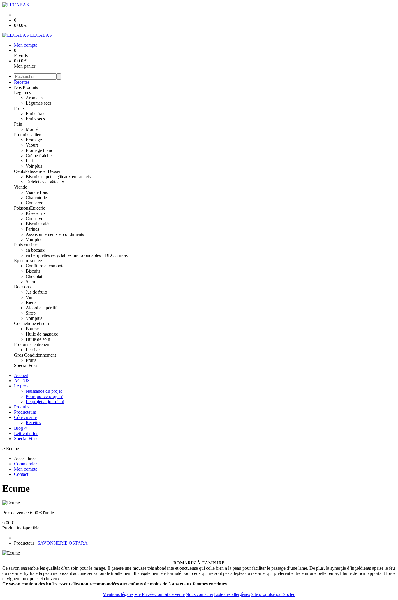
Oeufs (19, 171)
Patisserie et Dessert (43, 171)
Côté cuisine (25, 417)
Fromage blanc (39, 150)
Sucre (31, 281)
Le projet (22, 385)
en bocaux (35, 250)
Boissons (22, 286)
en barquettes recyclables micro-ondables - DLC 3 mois (77, 255)
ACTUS (22, 380)
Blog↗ (20, 428)
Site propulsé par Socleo (273, 594)
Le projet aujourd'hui (45, 401)
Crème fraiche (39, 155)
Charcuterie (36, 197)
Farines (32, 229)
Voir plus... (36, 166)
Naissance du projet (44, 391)
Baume (32, 328)
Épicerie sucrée (28, 260)
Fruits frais (35, 113)
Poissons (22, 208)
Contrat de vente (169, 594)
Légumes (22, 92)
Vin (29, 297)
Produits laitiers (28, 134)
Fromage (34, 139)
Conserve (34, 202)
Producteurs (25, 412)
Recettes (21, 82)
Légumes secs (38, 103)
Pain (18, 124)
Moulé (32, 129)
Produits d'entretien (31, 344)
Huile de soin (38, 339)
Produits (21, 406)
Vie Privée (144, 594)
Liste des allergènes (232, 594)
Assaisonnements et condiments (55, 234)
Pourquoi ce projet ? (44, 396)
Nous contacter (199, 594)
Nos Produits (26, 87)
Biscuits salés (38, 223)
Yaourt (32, 145)
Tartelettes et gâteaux (45, 181)
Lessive (33, 349)
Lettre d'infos (26, 433)
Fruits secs (35, 118)
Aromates (34, 97)
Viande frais (37, 192)
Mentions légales (118, 594)
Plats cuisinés (26, 244)
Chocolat (34, 276)
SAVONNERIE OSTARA (63, 543)
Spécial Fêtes (26, 365)
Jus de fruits (36, 292)
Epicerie (37, 208)
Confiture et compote (45, 265)
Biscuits (33, 271)
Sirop (31, 312)
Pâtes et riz (35, 213)
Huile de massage (42, 333)
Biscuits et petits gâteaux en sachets (58, 176)
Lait (29, 160)
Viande (20, 187)
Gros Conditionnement (35, 354)
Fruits (19, 108)
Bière (31, 302)
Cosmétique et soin (31, 323)
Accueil (21, 375)
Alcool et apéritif (41, 307)
